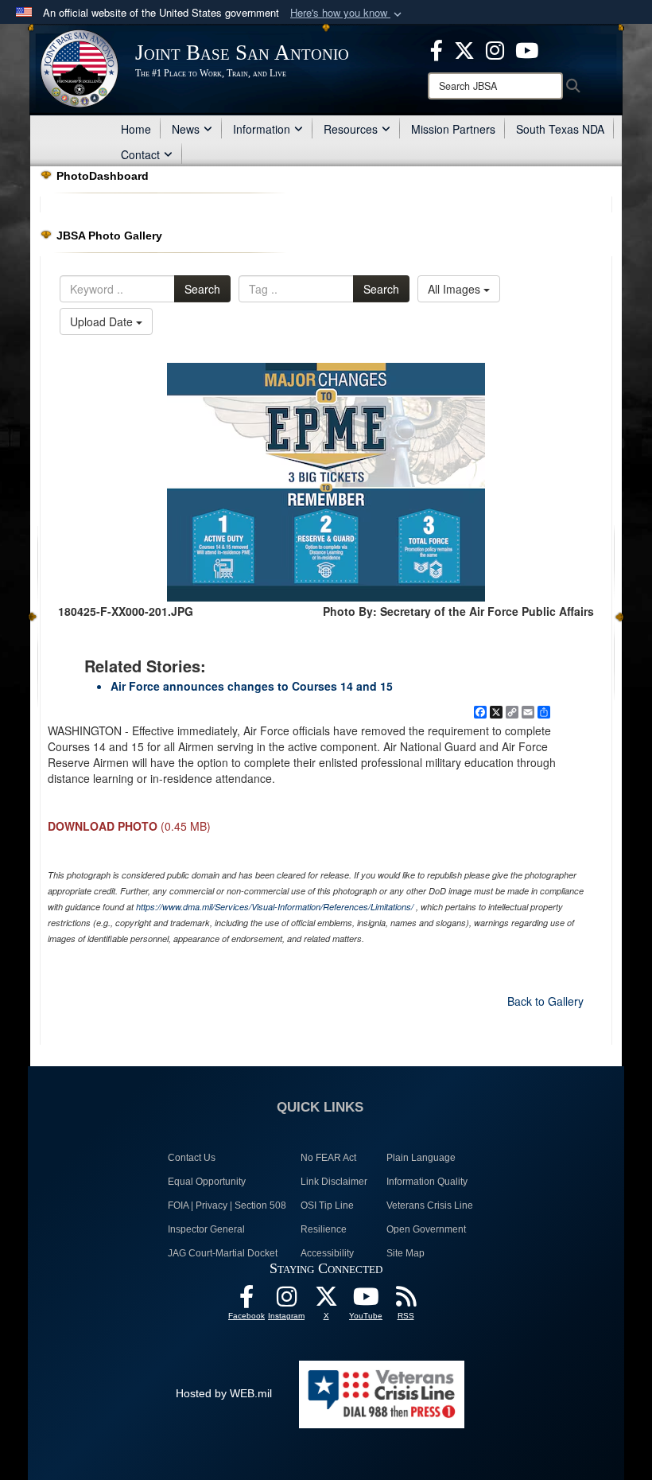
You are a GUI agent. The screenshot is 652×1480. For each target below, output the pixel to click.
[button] (347, 13)
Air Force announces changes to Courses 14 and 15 (252, 686)
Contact (140, 154)
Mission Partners (453, 129)
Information (261, 129)
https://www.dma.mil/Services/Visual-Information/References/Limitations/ (274, 907)
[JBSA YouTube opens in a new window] (526, 48)
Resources (351, 129)
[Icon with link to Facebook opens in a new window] (436, 48)
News (186, 129)
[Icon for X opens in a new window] (464, 48)
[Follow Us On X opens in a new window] (326, 1301)
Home (136, 129)
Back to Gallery (545, 1001)
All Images (455, 289)
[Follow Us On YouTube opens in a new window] (366, 1301)
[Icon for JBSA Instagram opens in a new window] (495, 48)
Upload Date (103, 321)
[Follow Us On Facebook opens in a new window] (246, 1301)
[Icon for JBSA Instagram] (286, 1301)
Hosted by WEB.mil (224, 1393)
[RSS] (405, 1301)
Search (202, 289)
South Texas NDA (560, 129)
